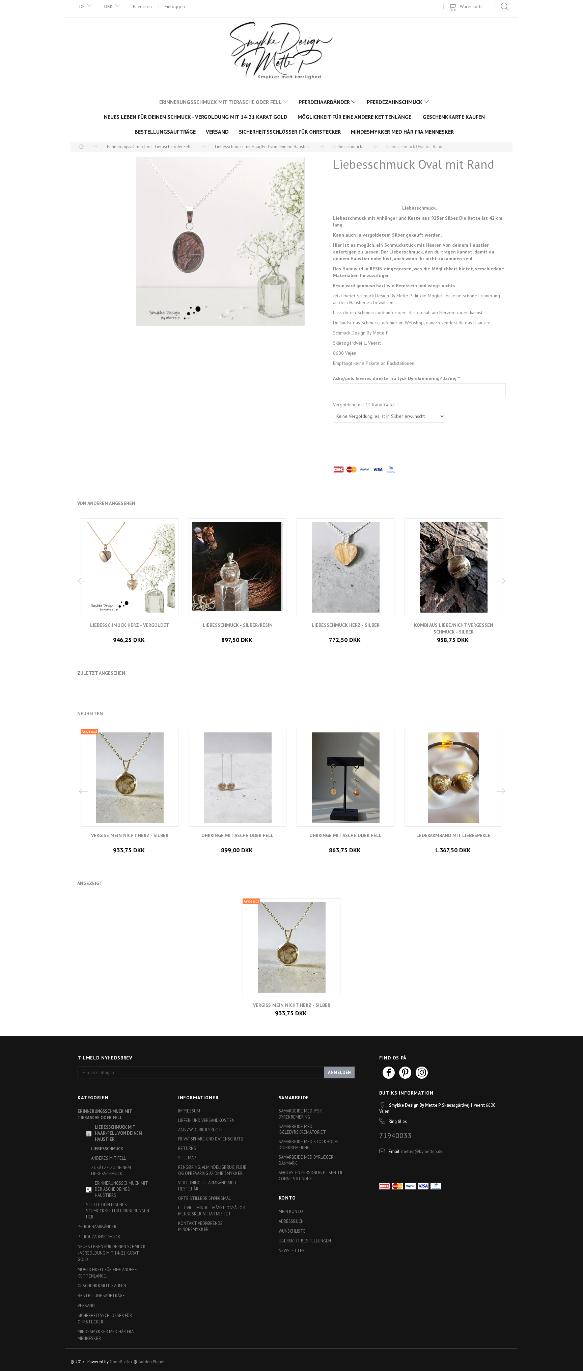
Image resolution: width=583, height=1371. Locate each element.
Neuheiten (90, 713)
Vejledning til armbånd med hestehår (207, 1185)
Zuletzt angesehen (101, 673)
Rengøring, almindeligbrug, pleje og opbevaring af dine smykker (212, 1170)
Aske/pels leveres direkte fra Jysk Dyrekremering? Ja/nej (395, 378)
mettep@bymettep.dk (421, 1151)
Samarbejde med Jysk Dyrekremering (300, 1114)
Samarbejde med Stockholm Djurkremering (308, 1144)
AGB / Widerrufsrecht (200, 1129)
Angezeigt (90, 883)
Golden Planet (151, 1361)
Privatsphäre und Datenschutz (211, 1138)
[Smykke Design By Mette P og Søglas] (291, 52)
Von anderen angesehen (106, 503)
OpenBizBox (121, 1361)
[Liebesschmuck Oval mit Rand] (220, 241)
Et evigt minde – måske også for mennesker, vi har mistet (211, 1210)
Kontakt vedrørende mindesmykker (200, 1226)
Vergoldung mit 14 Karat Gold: (363, 405)
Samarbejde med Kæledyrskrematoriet (302, 1129)
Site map (187, 1157)
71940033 (395, 1135)
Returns (187, 1148)
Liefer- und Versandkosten (206, 1120)
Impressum (189, 1110)
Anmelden (339, 1072)
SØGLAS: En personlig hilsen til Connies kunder (311, 1175)
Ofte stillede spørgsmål (204, 1198)
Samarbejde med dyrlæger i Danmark (307, 1160)
